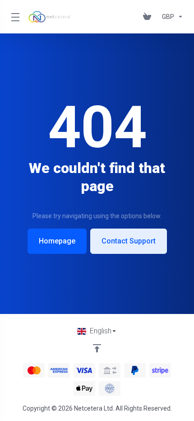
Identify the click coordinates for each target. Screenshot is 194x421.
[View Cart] (148, 17)
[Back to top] (97, 348)
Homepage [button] (57, 241)
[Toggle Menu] (14, 16)
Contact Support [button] (129, 241)
